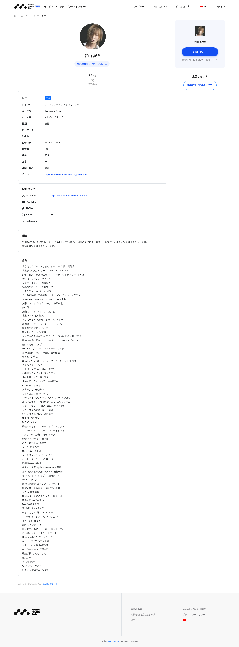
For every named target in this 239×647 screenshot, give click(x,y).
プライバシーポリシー (193, 614)
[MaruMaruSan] (27, 611)
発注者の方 (136, 609)
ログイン (220, 6)
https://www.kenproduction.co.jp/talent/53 (66, 174)
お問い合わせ (200, 52)
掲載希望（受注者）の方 (199, 85)
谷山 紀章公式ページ (50, 584)
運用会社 (135, 620)
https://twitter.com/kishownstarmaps (69, 195)
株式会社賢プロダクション (90, 63)
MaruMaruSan (113, 641)
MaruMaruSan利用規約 (194, 609)
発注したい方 (160, 6)
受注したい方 (183, 6)
